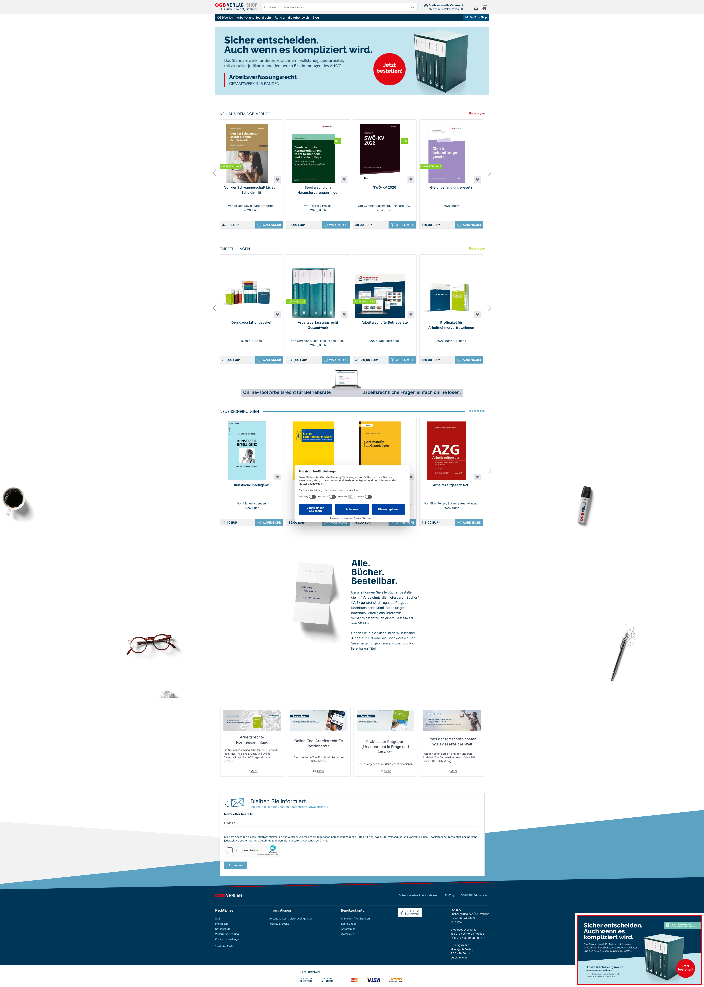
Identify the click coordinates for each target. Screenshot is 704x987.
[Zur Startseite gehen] (236, 5)
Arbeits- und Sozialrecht (254, 17)
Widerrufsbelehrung (227, 933)
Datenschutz (222, 928)
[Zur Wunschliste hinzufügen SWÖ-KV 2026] (410, 179)
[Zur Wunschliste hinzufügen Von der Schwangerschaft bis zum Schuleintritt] (277, 179)
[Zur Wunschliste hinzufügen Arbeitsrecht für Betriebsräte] (410, 314)
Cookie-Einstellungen (227, 939)
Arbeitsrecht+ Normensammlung (252, 740)
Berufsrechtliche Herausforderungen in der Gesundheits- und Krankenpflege (318, 190)
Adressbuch (348, 928)
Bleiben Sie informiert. (278, 801)
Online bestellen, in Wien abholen (418, 895)
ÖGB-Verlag (225, 17)
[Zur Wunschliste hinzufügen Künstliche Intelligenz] (277, 477)
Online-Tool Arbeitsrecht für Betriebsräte (318, 743)
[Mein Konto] (476, 7)
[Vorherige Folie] (212, 65)
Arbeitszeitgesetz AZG (451, 485)
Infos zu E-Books (279, 923)
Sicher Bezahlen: (310, 971)
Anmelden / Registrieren (355, 918)
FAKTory (449, 895)
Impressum (221, 923)
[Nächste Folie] (492, 65)
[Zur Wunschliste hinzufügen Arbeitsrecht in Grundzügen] (410, 477)
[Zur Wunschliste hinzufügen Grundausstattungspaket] (277, 314)
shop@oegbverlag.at (463, 929)
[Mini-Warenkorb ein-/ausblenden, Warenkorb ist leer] (484, 7)
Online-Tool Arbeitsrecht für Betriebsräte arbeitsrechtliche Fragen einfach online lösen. (352, 392)
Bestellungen (349, 923)
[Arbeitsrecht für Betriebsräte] (352, 62)
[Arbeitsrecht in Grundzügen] (380, 448)
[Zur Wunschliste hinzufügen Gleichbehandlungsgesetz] (477, 179)
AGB (217, 918)
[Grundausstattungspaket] (247, 286)
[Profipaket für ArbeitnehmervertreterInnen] (447, 286)
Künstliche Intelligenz (251, 485)
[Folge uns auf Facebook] (410, 912)
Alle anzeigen (476, 113)
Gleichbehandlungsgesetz (451, 187)
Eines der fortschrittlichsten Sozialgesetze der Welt (452, 741)
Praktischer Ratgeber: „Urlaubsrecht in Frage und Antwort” (385, 746)
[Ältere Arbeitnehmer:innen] (314, 448)
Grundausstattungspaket (251, 322)
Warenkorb (347, 933)
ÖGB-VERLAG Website (474, 895)
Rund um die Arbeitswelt (292, 17)
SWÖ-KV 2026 (384, 187)
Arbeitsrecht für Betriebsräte (384, 322)
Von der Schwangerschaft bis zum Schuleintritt (251, 189)
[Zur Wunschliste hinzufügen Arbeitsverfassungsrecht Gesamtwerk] (344, 314)
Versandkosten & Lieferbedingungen (291, 918)
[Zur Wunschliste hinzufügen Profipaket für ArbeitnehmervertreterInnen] (477, 314)
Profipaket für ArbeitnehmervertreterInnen (451, 324)
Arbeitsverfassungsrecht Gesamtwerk (318, 324)
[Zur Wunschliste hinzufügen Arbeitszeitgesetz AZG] (477, 477)
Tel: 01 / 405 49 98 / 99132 (467, 933)
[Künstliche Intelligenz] (247, 448)
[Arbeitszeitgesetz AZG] (447, 448)
